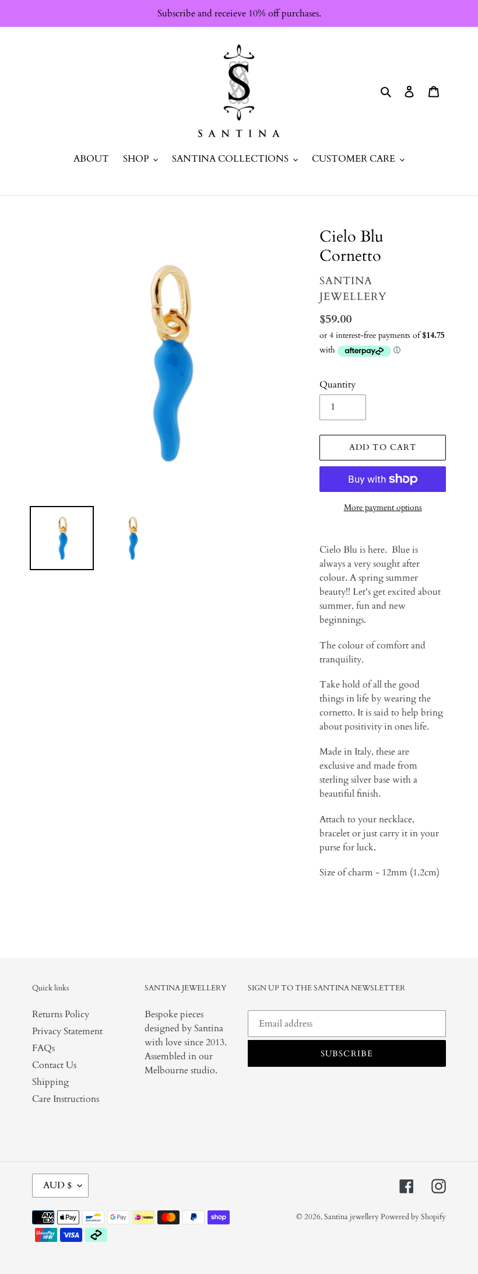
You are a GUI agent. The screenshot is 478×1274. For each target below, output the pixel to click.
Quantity (337, 384)
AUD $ (57, 1185)
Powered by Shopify (413, 1217)
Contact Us (54, 1065)
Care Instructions (65, 1099)
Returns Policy (60, 1014)
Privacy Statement (67, 1031)
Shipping (50, 1082)
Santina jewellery (352, 1217)
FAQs (43, 1048)
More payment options (383, 507)
